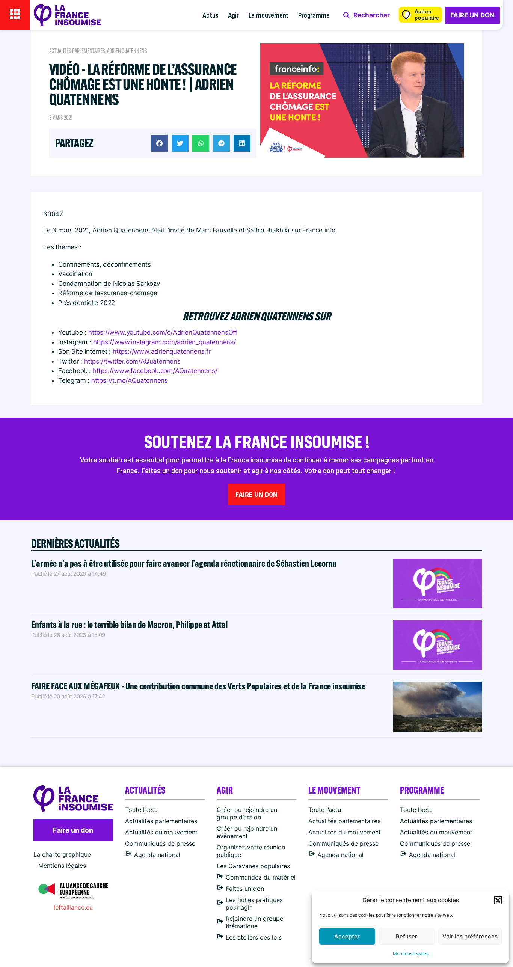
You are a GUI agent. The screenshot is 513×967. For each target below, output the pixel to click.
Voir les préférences (470, 936)
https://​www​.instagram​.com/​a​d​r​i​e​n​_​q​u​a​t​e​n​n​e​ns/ (164, 342)
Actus (210, 15)
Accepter (347, 936)
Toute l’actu (141, 809)
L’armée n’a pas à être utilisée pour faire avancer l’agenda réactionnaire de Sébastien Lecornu (184, 563)
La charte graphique (62, 854)
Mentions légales (411, 953)
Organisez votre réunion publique (251, 850)
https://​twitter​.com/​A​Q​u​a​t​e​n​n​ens (132, 361)
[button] (498, 900)
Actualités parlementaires (77, 50)
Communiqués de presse (160, 843)
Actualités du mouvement (161, 832)
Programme (313, 15)
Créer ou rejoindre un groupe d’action (247, 813)
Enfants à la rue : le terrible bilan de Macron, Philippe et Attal (129, 624)
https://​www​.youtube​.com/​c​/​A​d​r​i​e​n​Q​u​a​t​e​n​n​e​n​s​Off (162, 332)
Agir (233, 15)
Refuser (406, 936)
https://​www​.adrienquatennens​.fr (162, 351)
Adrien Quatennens (127, 50)
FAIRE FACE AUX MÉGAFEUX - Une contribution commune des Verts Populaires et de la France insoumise (198, 686)
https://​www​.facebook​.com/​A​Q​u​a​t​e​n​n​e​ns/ (155, 370)
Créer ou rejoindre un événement (247, 832)
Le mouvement (269, 15)
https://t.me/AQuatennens (129, 380)
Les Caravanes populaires (253, 866)
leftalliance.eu (73, 907)
